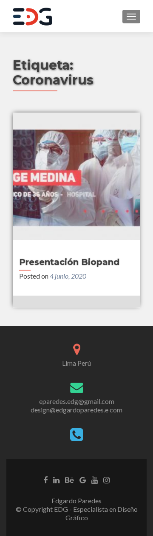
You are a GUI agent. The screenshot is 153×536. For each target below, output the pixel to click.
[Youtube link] (94, 479)
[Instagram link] (106, 479)
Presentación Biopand (69, 262)
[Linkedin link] (56, 479)
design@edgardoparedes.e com (76, 410)
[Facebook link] (45, 479)
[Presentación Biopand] (76, 176)
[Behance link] (69, 479)
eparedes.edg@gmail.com (76, 401)
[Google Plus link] (82, 479)
